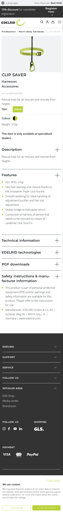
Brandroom (9, 406)
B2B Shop (8, 396)
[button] (9, 3)
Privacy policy (53, 480)
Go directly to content (32, 2)
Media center (10, 401)
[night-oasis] (15, 118)
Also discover (48, 3)
